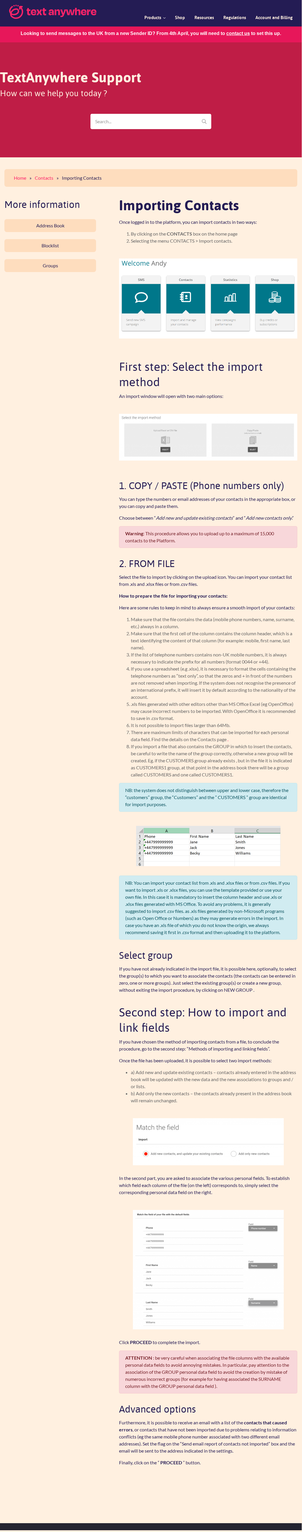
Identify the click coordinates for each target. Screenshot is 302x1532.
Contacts (44, 178)
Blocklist (50, 245)
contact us (238, 33)
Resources (204, 18)
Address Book (50, 225)
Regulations (234, 18)
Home (20, 178)
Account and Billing (274, 18)
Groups (50, 265)
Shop (180, 18)
